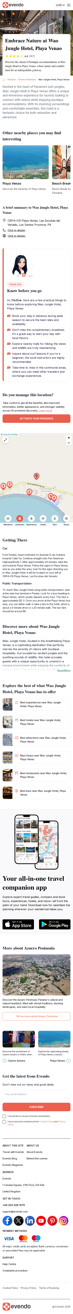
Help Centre (9, 1264)
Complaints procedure (15, 1270)
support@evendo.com (15, 1211)
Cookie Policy (46, 1121)
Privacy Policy (28, 1287)
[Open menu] (68, 5)
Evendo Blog (10, 1158)
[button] (36, 476)
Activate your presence (36, 418)
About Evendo (35, 1152)
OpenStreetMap (10, 434)
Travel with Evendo (13, 1152)
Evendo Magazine (13, 1164)
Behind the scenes (37, 1158)
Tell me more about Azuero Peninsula (37, 1016)
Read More (63, 670)
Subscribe (36, 1106)
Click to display (16, 230)
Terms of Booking (49, 1287)
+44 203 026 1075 (14, 1205)
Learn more (45, 410)
